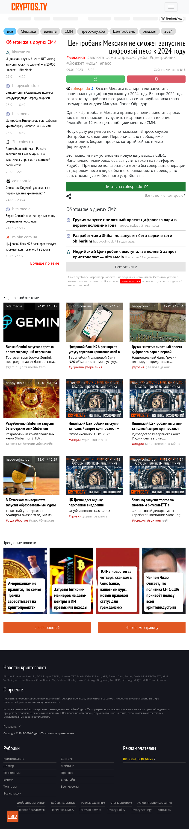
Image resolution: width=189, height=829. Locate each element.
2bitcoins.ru (22, 141)
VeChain (8, 680)
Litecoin (30, 676)
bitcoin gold (128, 680)
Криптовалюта (13, 759)
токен (12, 444)
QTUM (141, 680)
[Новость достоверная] (95, 79)
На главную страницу (141, 627)
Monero (65, 676)
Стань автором (121, 802)
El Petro (96, 676)
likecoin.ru (21, 52)
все (10, 31)
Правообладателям (31, 810)
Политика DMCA (62, 810)
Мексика (28, 31)
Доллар (8, 766)
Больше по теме (44, 263)
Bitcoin (7, 676)
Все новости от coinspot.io (164, 195)
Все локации (12, 793)
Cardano (61, 680)
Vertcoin (20, 680)
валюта (50, 31)
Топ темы (10, 786)
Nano (162, 680)
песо (107, 63)
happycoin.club (25, 85)
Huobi (71, 680)
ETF (166, 520)
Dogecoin (102, 680)
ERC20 (152, 676)
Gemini (13, 367)
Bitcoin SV (49, 680)
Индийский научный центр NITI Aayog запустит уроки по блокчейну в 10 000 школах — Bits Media (30, 64)
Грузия (139, 367)
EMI (44, 367)
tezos (80, 680)
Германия (94, 367)
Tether (129, 676)
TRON (55, 676)
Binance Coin (34, 680)
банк (166, 367)
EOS (39, 676)
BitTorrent (152, 680)
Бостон (22, 520)
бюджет (150, 31)
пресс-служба (93, 31)
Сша (11, 520)
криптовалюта (95, 439)
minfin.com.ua (24, 237)
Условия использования (154, 802)
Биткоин (67, 759)
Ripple (47, 676)
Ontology (90, 680)
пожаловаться (130, 281)
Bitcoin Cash (116, 676)
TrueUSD (115, 680)
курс (34, 520)
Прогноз (67, 773)
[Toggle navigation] (171, 7)
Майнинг (67, 766)
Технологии (12, 773)
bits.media (21, 113)
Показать (10, 726)
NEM (144, 676)
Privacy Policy (116, 810)
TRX (73, 676)
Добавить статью (63, 802)
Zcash (80, 676)
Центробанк (124, 31)
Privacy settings (141, 810)
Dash (137, 676)
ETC (159, 676)
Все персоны (70, 786)
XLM (165, 676)
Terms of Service (90, 810)
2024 (168, 31)
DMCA (12, 816)
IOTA (88, 676)
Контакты (164, 810)
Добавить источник (31, 802)
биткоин (47, 520)
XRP (105, 676)
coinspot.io (22, 180)
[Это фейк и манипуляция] (156, 79)
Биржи (8, 779)
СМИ (69, 31)
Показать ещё (126, 267)
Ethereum (27, 444)
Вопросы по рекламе (138, 759)
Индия (76, 439)
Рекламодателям (93, 802)
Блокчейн (45, 444)
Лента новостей (47, 627)
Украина (77, 367)
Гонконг (140, 520)
